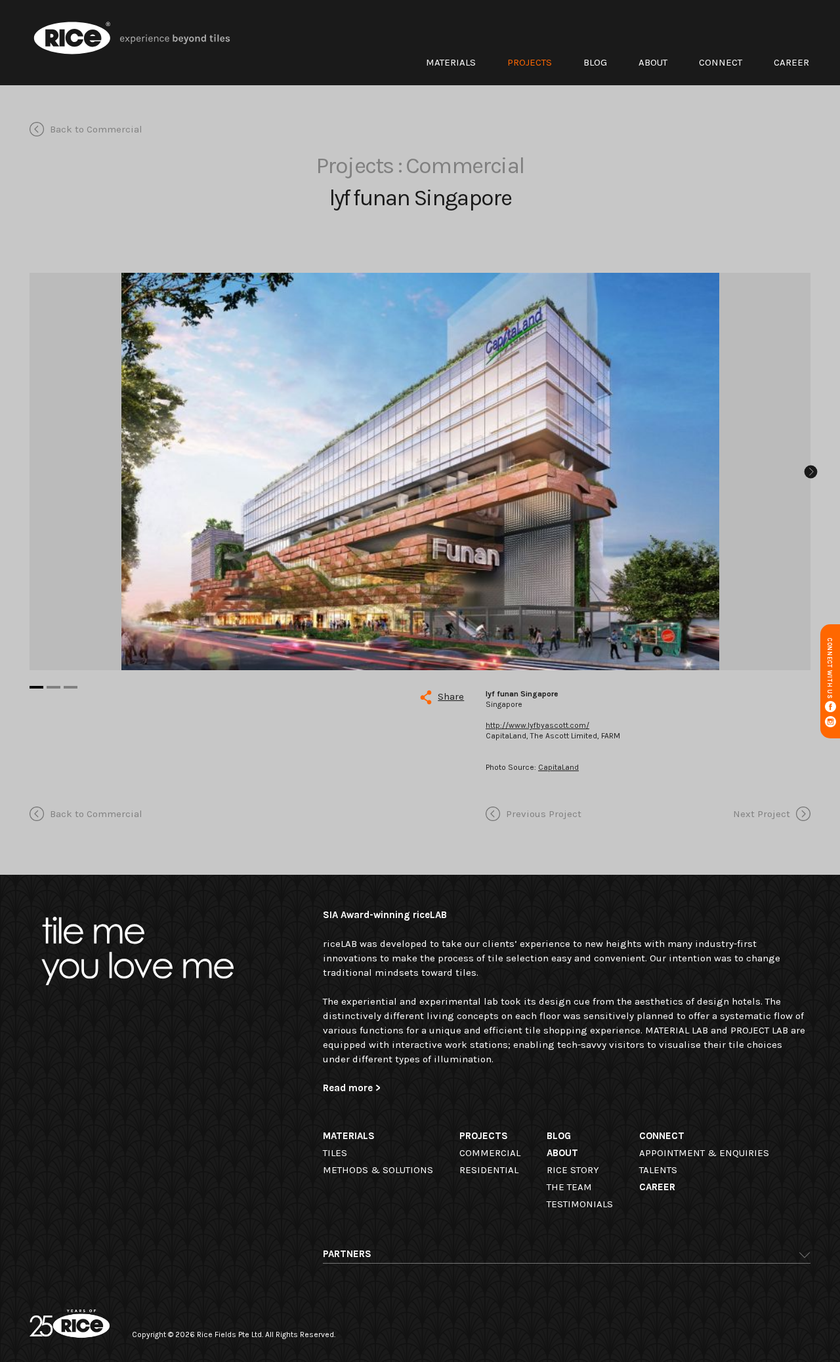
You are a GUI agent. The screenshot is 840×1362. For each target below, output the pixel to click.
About (653, 62)
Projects (529, 62)
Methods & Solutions (378, 1170)
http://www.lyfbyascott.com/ (537, 725)
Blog (595, 62)
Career (791, 62)
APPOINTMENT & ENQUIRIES (704, 1153)
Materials (451, 62)
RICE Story (573, 1170)
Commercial (489, 1153)
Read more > (352, 1088)
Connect (720, 62)
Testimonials (580, 1204)
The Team (569, 1187)
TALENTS (658, 1170)
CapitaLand (558, 767)
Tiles (335, 1153)
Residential (488, 1170)
